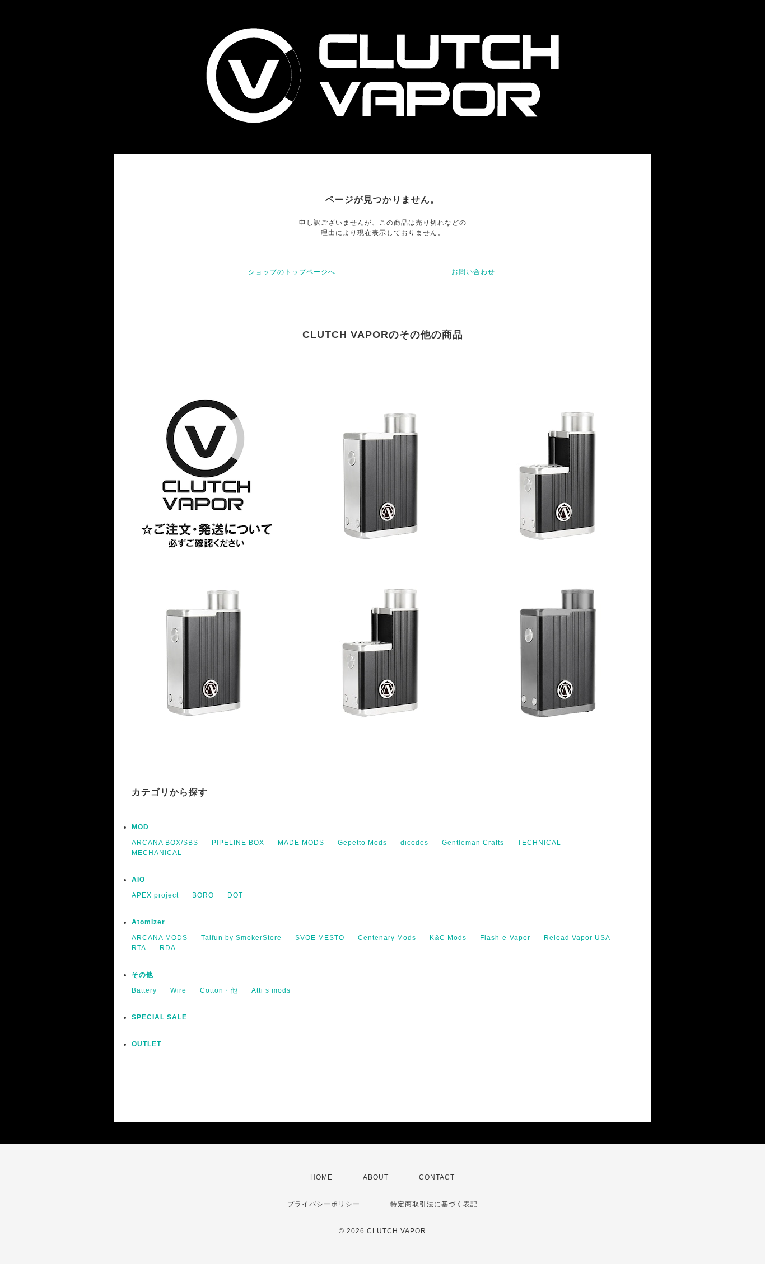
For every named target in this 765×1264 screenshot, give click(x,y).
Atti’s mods (271, 990)
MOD (140, 827)
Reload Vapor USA (577, 938)
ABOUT (376, 1177)
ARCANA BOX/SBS (165, 843)
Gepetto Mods (362, 843)
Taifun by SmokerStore (241, 938)
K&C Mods (448, 938)
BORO (203, 895)
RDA (168, 948)
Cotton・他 (219, 990)
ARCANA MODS (160, 938)
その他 (142, 975)
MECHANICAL (157, 853)
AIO (138, 880)
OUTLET (146, 1044)
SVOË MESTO (319, 938)
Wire (178, 990)
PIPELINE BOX (238, 843)
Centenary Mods (387, 938)
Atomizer (148, 922)
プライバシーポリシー (323, 1204)
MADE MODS (301, 843)
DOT (235, 895)
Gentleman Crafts (473, 843)
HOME (321, 1177)
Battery (144, 990)
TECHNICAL (539, 843)
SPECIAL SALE (159, 1017)
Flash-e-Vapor (505, 938)
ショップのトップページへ (291, 272)
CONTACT (437, 1177)
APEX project (155, 895)
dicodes (414, 843)
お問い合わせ (473, 272)
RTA (139, 948)
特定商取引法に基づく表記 (434, 1204)
